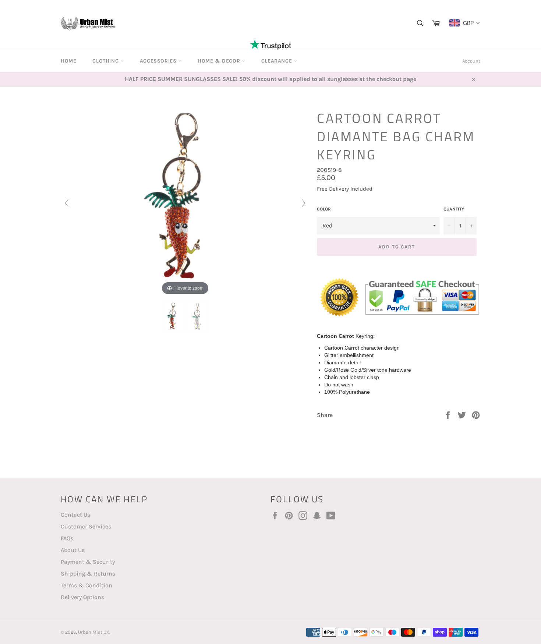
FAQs (67, 538)
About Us (73, 549)
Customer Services (86, 526)
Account (471, 61)
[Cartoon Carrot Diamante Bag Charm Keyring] (173, 317)
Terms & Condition (86, 585)
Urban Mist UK (93, 632)
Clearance (277, 61)
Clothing (106, 61)
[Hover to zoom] (185, 202)
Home (68, 61)
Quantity (453, 209)
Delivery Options (82, 597)
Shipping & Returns (88, 573)
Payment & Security (88, 561)
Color (324, 209)
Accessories (159, 61)
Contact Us (75, 514)
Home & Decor (220, 61)
